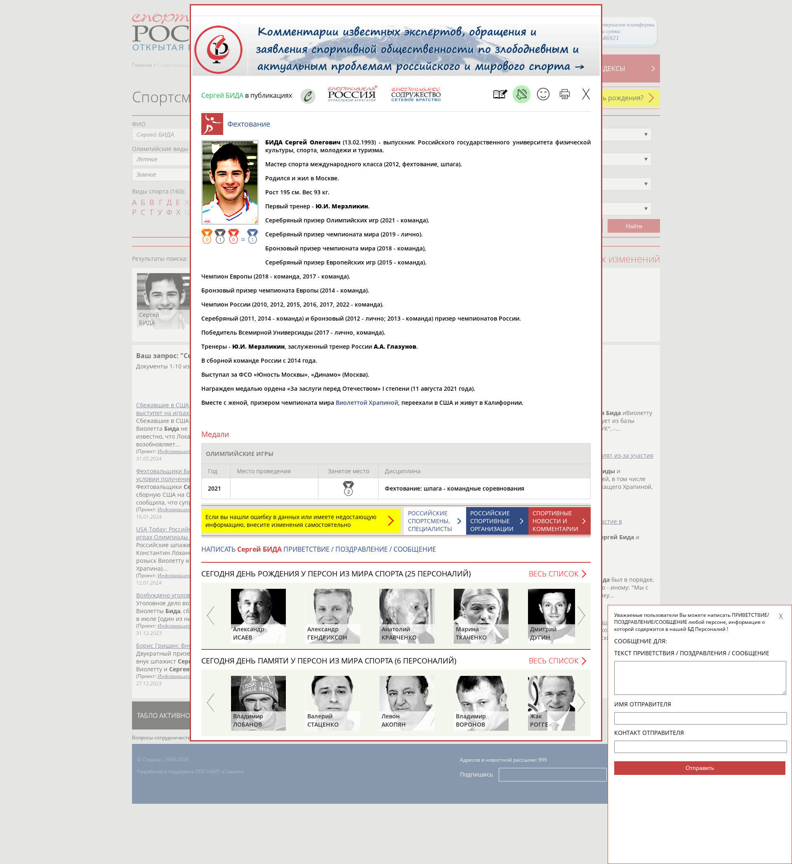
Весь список (553, 573)
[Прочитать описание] (521, 94)
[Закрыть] (586, 94)
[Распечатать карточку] (564, 94)
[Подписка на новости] (500, 94)
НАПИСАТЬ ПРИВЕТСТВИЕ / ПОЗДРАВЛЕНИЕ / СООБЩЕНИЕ (318, 549)
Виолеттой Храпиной (367, 402)
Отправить (700, 768)
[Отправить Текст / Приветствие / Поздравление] (543, 94)
